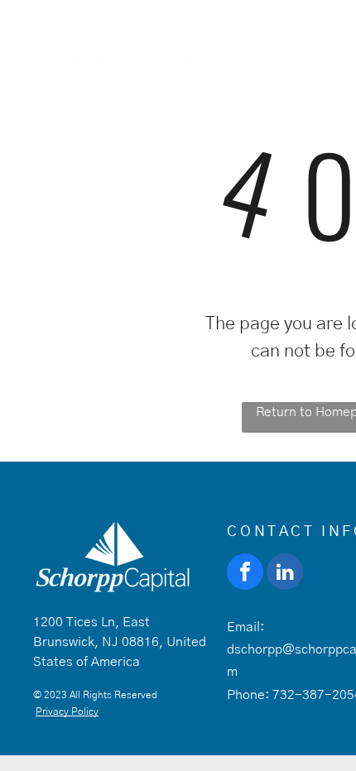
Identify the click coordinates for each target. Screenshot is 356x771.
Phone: (248, 695)
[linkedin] (285, 573)
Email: (245, 627)
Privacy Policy (67, 711)
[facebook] (245, 573)
